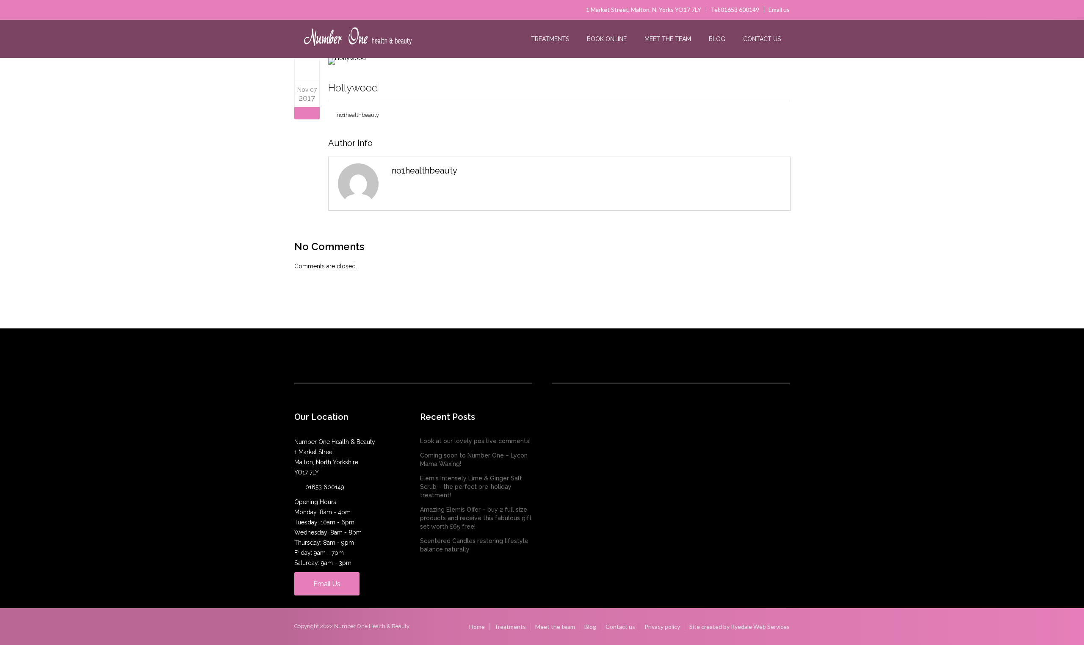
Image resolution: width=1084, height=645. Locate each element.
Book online (607, 39)
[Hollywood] (307, 69)
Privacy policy (662, 626)
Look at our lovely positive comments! (475, 441)
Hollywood (353, 88)
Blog (717, 39)
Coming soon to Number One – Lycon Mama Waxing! (474, 459)
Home (477, 626)
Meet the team (667, 39)
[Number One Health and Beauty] (357, 39)
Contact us (762, 39)
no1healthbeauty (358, 115)
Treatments (550, 39)
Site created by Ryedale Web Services (739, 626)
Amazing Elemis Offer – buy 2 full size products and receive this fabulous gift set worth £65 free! (476, 518)
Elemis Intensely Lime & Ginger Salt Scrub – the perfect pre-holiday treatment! (471, 487)
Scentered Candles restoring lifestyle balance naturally (474, 545)
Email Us (326, 584)
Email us (779, 9)
